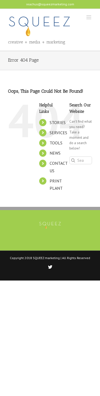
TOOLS (56, 142)
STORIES (58, 122)
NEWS (55, 153)
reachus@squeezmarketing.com (50, 4)
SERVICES (58, 132)
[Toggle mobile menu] (89, 17)
